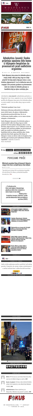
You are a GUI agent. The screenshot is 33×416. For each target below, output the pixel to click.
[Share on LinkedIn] (31, 153)
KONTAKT (26, 405)
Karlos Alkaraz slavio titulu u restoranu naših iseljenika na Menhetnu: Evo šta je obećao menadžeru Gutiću (19, 248)
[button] (16, 7)
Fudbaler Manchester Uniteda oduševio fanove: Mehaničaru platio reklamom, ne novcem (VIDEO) (20, 219)
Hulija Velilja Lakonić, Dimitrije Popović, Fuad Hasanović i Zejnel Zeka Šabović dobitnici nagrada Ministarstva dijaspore (21, 239)
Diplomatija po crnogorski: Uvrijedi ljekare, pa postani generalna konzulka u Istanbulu (20, 228)
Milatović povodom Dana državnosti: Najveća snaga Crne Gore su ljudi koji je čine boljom (16, 164)
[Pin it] (26, 153)
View (26, 379)
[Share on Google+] (24, 153)
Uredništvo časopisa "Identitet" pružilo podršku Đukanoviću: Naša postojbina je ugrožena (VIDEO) (16, 197)
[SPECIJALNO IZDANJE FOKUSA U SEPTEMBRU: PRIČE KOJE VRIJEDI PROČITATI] (5, 212)
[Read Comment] (3, 378)
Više (11, 174)
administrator (16, 72)
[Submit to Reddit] (29, 153)
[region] (16, 7)
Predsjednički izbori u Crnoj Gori (22, 150)
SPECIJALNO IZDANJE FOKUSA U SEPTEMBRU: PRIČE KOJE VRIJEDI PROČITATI (20, 210)
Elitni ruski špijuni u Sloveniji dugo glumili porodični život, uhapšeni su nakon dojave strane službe (15, 190)
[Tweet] (22, 153)
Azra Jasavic (9, 150)
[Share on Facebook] (20, 153)
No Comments (26, 72)
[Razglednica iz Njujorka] (16, 341)
